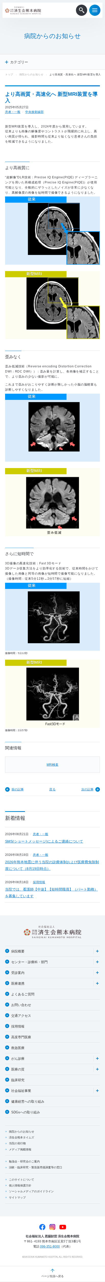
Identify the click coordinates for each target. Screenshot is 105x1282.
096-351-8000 (50, 1246)
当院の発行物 (17, 1143)
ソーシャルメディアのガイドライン (31, 1191)
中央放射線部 (34, 112)
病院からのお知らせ (31, 74)
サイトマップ (17, 1197)
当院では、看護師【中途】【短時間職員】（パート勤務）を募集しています (51, 892)
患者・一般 (12, 112)
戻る (52, 789)
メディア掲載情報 (20, 1149)
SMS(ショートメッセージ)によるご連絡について (44, 841)
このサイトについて (21, 1179)
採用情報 (39, 882)
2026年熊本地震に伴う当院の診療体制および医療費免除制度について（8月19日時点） (52, 865)
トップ (9, 74)
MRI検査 (52, 764)
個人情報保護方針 (20, 1185)
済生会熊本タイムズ (21, 1137)
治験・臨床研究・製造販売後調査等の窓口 (35, 1167)
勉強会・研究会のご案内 (24, 1161)
